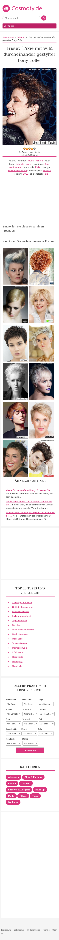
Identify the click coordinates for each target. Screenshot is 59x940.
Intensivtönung (19, 648)
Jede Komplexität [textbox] (14, 734)
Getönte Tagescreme (22, 607)
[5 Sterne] (34, 149)
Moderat (47, 170)
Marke (25, 739)
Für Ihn (12, 783)
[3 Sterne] (29, 149)
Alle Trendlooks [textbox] (13, 743)
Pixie (37, 167)
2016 (25, 174)
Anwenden (30, 750)
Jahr (40, 729)
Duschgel (16, 625)
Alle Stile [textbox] (44, 724)
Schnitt (9, 709)
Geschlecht (11, 699)
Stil (40, 719)
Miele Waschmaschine (23, 629)
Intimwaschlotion (20, 611)
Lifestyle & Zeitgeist (19, 789)
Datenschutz (19, 930)
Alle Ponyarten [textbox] (13, 724)
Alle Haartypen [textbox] (46, 714)
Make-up (40, 789)
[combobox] (13, 704)
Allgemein (13, 777)
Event (24, 729)
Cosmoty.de (8, 37)
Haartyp (42, 709)
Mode (11, 796)
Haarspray (17, 661)
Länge (40, 699)
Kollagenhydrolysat (21, 616)
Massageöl (17, 638)
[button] (6, 25)
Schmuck (26, 709)
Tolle (46, 174)
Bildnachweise (33, 930)
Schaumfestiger (20, 643)
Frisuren (21, 37)
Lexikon (26, 783)
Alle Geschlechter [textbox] (14, 704)
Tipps (35, 796)
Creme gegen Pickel (22, 602)
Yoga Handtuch (19, 620)
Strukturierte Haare (17, 170)
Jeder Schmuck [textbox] (30, 714)
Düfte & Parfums (33, 777)
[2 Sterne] (27, 149)
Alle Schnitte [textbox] (12, 714)
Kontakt (46, 930)
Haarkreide (17, 657)
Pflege (23, 796)
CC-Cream (17, 652)
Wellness (13, 802)
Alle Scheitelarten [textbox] (31, 724)
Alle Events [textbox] (27, 734)
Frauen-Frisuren (34, 160)
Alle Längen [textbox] (44, 704)
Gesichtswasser (20, 634)
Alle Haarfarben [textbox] (30, 704)
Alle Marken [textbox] (29, 743)
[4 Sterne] (32, 149)
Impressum (6, 930)
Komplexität (11, 729)
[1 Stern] (24, 149)
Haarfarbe (26, 699)
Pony (8, 719)
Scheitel (26, 719)
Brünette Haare (23, 164)
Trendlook (10, 739)
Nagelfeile (17, 666)
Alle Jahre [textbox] (43, 734)
